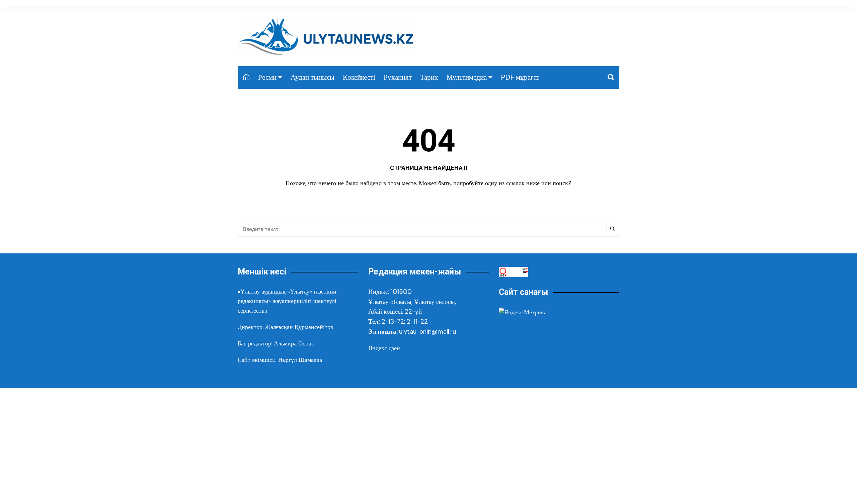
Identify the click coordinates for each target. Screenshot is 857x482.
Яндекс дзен (384, 348)
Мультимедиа (467, 77)
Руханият (398, 77)
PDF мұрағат (520, 77)
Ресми (267, 77)
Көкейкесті (359, 77)
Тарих (429, 77)
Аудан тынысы (312, 77)
